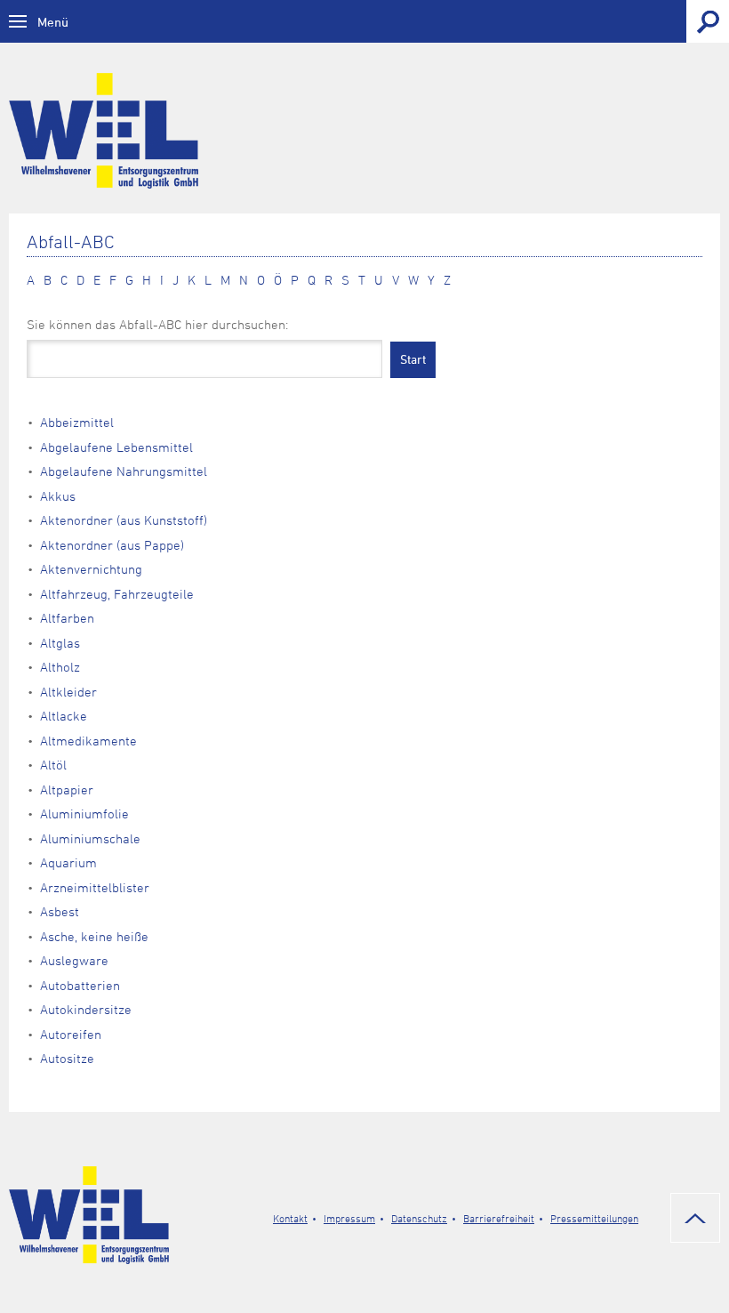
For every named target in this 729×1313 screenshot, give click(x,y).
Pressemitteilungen (594, 1218)
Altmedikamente (88, 740)
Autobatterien (80, 985)
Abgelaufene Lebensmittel (116, 447)
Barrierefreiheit (498, 1218)
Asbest (59, 911)
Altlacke (63, 715)
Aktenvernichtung (91, 568)
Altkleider (68, 691)
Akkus (58, 495)
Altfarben (67, 617)
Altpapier (66, 789)
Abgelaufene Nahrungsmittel (123, 471)
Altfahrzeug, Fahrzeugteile (117, 593)
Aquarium (68, 862)
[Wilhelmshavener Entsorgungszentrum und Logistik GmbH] (364, 131)
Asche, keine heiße (94, 936)
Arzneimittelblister (94, 887)
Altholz (60, 666)
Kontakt (290, 1218)
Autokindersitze (86, 1009)
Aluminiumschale (90, 838)
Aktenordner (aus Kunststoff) (123, 520)
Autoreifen (70, 1034)
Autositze (67, 1058)
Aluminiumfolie (84, 813)
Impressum (349, 1218)
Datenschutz (419, 1218)
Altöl (53, 764)
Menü (52, 21)
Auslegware (74, 960)
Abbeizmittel (77, 422)
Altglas (60, 642)
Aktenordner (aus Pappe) (112, 544)
